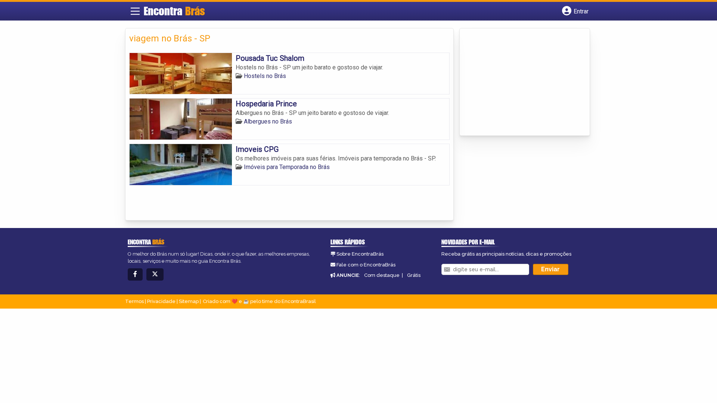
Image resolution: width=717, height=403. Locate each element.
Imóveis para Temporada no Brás (287, 167)
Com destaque (382, 275)
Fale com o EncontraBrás (365, 265)
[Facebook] (135, 274)
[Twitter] (155, 274)
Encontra (174, 11)
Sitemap (189, 301)
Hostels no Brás (265, 75)
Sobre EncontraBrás (360, 254)
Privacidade (161, 301)
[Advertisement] (519, 82)
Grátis (413, 275)
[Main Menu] (135, 11)
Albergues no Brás (268, 121)
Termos (134, 301)
